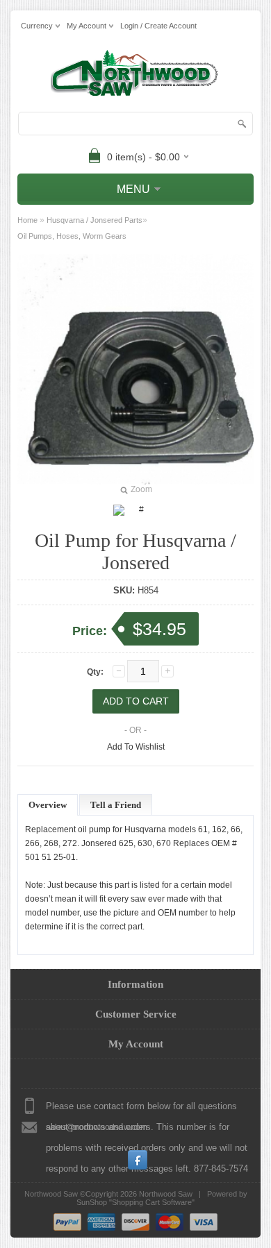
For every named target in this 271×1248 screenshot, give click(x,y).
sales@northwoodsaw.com (96, 1127)
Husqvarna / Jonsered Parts (94, 220)
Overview (47, 805)
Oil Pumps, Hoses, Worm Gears (71, 236)
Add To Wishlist (136, 747)
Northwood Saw (165, 1194)
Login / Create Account (158, 26)
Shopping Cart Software (152, 1202)
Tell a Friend (115, 805)
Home (27, 220)
